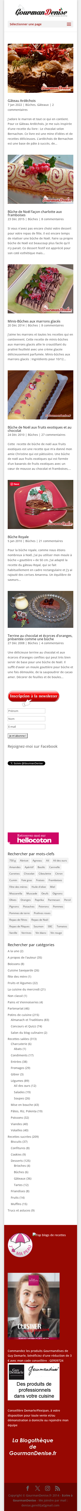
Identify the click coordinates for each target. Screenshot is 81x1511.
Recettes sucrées (19, 1137)
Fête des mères (18, 887)
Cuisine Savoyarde (20, 970)
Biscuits (16, 1142)
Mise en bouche (22, 1105)
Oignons (58, 893)
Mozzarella (15, 893)
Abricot (24, 860)
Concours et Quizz (23, 1026)
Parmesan (54, 900)
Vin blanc (41, 933)
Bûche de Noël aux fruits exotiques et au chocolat (39, 429)
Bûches (30, 105)
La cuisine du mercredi (24, 989)
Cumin (13, 880)
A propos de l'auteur (22, 957)
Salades (19, 1092)
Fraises (40, 880)
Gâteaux (43, 105)
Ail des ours (60, 860)
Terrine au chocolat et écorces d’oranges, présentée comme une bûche (40, 637)
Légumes (17, 1081)
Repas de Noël (39, 920)
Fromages (17, 1068)
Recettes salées (18, 1039)
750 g (12, 860)
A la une (13, 951)
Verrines (26, 933)
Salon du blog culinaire (27, 1033)
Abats (18, 1049)
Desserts (17, 1161)
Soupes (19, 1098)
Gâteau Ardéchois (22, 100)
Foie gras (26, 880)
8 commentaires (52, 219)
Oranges (26, 900)
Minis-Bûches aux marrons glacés (34, 321)
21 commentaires (51, 541)
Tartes (18, 1185)
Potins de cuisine (20, 1015)
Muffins (16, 1204)
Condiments (19, 1055)
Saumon (39, 926)
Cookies (16, 1154)
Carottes (14, 873)
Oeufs (44, 893)
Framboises (55, 880)
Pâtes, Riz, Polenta (24, 1111)
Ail (47, 860)
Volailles (16, 1130)
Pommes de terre (19, 913)
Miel (52, 887)
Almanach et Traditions (27, 1020)
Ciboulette (45, 873)
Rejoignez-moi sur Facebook (33, 746)
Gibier (15, 1074)
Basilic (41, 867)
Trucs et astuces (19, 1210)
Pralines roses (42, 913)
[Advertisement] (34, 799)
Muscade (31, 893)
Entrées (16, 1062)
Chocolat (29, 873)
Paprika (39, 900)
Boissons (14, 964)
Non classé (15, 996)
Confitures (18, 1148)
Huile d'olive (39, 887)
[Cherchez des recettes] (49, 1235)
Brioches (20, 1166)
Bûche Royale (18, 537)
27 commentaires (53, 435)
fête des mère (17, 976)
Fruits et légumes (20, 983)
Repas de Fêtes (18, 920)
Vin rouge (56, 933)
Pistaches (28, 906)
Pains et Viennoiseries (23, 1002)
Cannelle (54, 867)
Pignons (14, 906)
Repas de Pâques (19, 926)
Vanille (13, 933)
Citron (59, 873)
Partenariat (15, 1008)
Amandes (15, 867)
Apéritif (29, 867)
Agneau (37, 860)
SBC (50, 926)
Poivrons (44, 906)
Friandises (18, 1191)
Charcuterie (19, 1044)
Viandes (16, 1124)
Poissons (17, 1118)
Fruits (15, 1197)
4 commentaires (52, 643)
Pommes (58, 906)
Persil (67, 900)
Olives (12, 900)
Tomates (62, 926)
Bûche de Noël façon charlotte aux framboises (35, 213)
